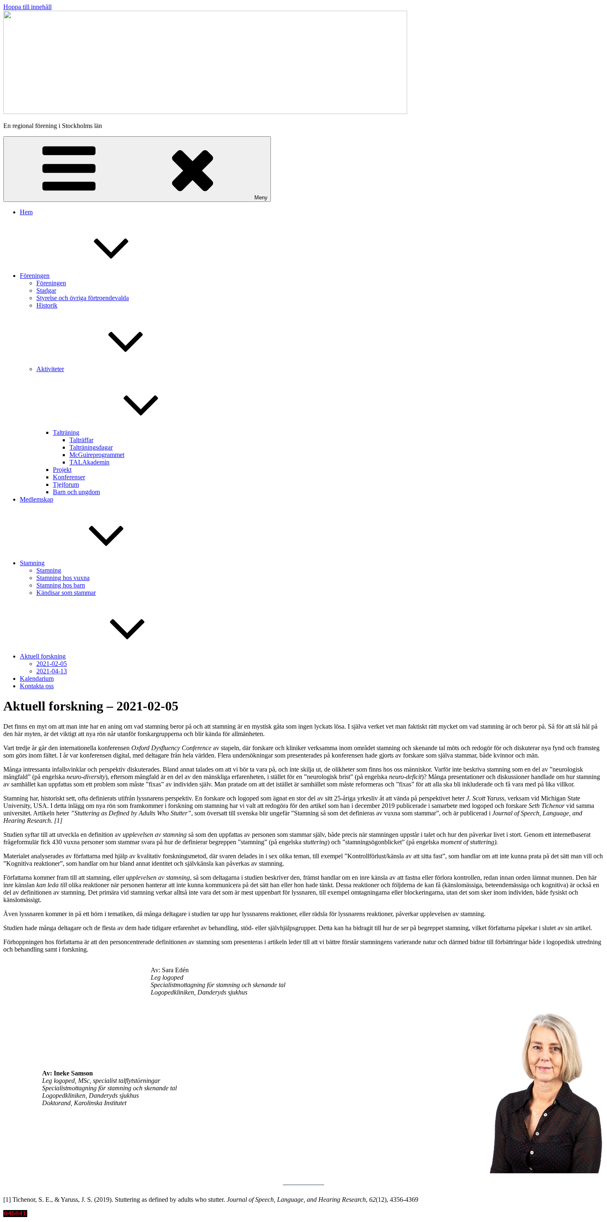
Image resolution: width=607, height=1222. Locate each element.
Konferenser (69, 477)
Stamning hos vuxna (63, 577)
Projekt (62, 469)
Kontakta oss (37, 685)
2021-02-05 (51, 663)
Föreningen (35, 275)
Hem (26, 212)
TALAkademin (89, 462)
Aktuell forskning (43, 656)
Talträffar (81, 439)
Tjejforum (66, 484)
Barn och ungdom (76, 491)
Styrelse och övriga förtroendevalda (82, 297)
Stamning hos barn (60, 585)
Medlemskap (36, 499)
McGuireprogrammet (96, 454)
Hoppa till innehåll (27, 6)
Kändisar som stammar (66, 592)
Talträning (66, 432)
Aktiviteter (50, 368)
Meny (261, 197)
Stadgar (46, 290)
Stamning (32, 562)
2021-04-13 (51, 671)
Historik (46, 305)
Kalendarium (37, 678)
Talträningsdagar (91, 447)
